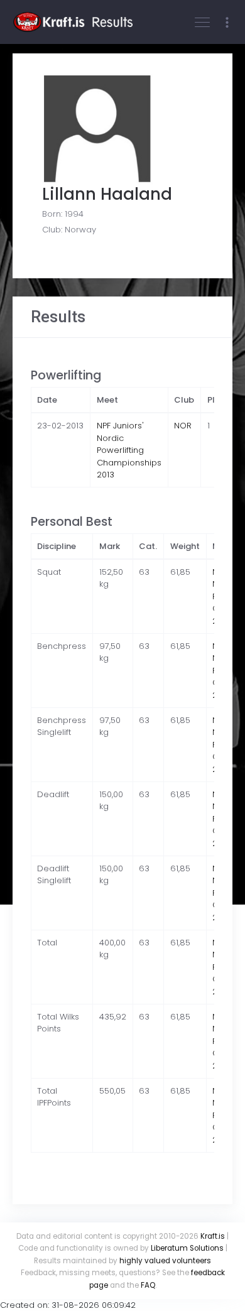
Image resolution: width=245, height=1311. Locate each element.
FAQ (148, 1285)
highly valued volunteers (165, 1261)
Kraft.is (212, 1236)
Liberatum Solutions (187, 1248)
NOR (183, 426)
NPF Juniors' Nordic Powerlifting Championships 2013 (129, 450)
